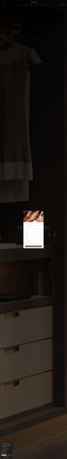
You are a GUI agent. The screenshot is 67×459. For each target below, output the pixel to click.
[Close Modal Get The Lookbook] (42, 212)
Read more (7, 447)
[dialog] (6, 450)
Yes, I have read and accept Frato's (30, 243)
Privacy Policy (37, 243)
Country (26, 239)
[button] (7, 456)
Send (33, 246)
